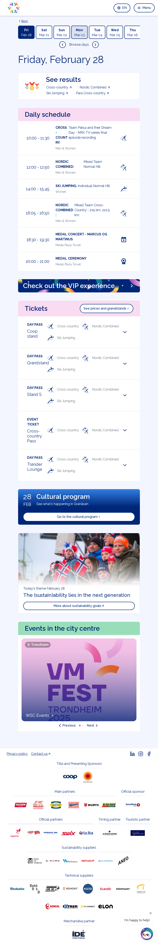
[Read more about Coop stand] (127, 332)
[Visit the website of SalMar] (86, 833)
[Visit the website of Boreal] (52, 906)
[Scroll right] (95, 44)
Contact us (39, 754)
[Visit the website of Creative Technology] (141, 889)
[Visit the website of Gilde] (33, 833)
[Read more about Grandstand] (127, 364)
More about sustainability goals (77, 606)
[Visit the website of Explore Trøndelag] (137, 833)
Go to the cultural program (77, 517)
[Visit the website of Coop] (70, 777)
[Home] (14, 8)
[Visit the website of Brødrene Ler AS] (52, 889)
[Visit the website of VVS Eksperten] (105, 861)
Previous (69, 725)
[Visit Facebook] (148, 753)
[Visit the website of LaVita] (56, 805)
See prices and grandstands (105, 308)
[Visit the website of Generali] (38, 805)
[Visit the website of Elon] (105, 906)
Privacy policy (17, 754)
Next (90, 725)
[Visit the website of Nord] (52, 861)
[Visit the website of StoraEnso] (88, 777)
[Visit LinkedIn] (132, 753)
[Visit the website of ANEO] (123, 861)
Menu (146, 8)
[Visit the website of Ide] (79, 934)
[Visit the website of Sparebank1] (133, 805)
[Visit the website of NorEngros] (70, 861)
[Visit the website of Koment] (70, 889)
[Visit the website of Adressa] (17, 889)
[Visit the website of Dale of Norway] (35, 861)
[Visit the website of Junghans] (109, 833)
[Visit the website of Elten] (20, 805)
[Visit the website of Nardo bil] (51, 833)
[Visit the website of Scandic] (105, 889)
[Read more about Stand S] (127, 395)
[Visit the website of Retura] (88, 861)
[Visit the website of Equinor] (15, 833)
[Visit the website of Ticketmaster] (123, 889)
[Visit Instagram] (140, 753)
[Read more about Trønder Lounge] (127, 465)
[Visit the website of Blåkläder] (109, 805)
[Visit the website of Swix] (68, 833)
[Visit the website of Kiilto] (88, 889)
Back (24, 21)
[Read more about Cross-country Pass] (127, 430)
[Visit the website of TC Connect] (88, 906)
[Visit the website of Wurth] (91, 805)
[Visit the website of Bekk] (35, 889)
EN (124, 8)
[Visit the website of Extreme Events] (70, 906)
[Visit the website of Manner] (73, 805)
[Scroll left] (62, 44)
